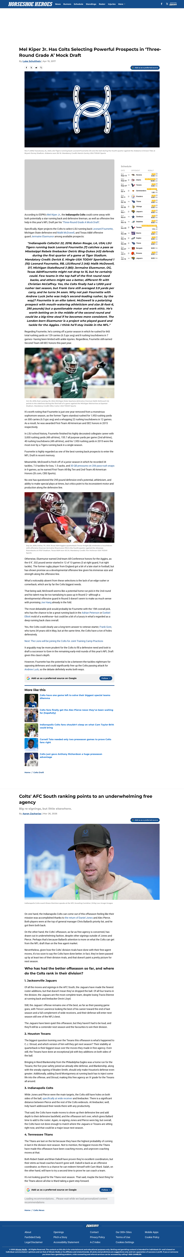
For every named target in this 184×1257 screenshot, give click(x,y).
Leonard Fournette (103, 228)
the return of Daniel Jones (79, 917)
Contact (94, 1232)
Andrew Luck (32, 669)
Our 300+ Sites (124, 1232)
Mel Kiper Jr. (53, 214)
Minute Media (21, 1249)
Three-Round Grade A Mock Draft (81, 222)
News (58, 4)
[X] (167, 4)
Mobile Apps (151, 1232)
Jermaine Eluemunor (42, 236)
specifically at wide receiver (57, 1098)
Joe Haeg (46, 602)
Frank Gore (105, 626)
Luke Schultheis (32, 61)
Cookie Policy (152, 1237)
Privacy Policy (97, 1237)
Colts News (38, 1210)
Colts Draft (38, 772)
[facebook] (161, 4)
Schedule (78, 4)
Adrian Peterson (91, 612)
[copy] (41, 67)
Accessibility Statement (66, 1242)
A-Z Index (95, 1242)
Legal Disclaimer (34, 1242)
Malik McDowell (65, 232)
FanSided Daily (33, 1237)
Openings (59, 1232)
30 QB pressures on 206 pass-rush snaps (92, 465)
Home (28, 772)
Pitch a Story (60, 1237)
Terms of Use (123, 1237)
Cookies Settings (125, 1242)
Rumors (67, 4)
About (28, 1232)
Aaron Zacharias (32, 813)
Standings (91, 4)
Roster (102, 4)
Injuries (111, 4)
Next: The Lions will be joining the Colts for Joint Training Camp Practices (64, 641)
